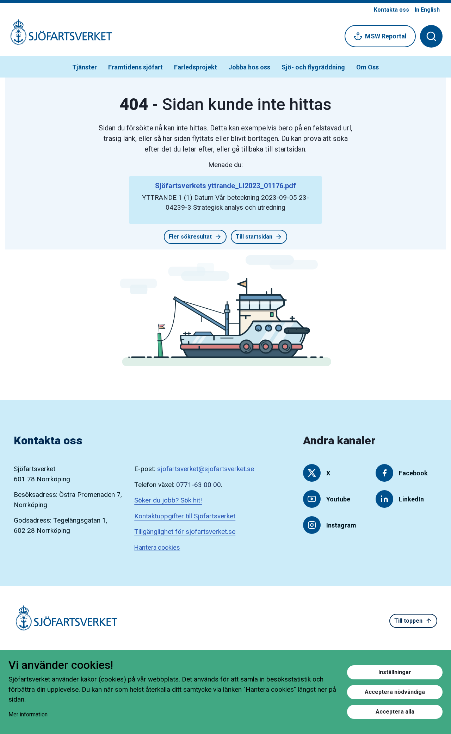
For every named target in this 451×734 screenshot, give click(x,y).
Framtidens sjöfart (135, 67)
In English (427, 9)
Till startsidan (254, 236)
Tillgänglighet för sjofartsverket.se (184, 532)
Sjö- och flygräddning (313, 67)
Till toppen (408, 620)
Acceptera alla (395, 711)
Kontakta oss (391, 9)
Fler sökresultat (190, 236)
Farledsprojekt (195, 67)
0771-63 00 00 (198, 485)
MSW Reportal (386, 36)
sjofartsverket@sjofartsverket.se (205, 469)
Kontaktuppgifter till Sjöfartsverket (184, 516)
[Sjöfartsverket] (57, 35)
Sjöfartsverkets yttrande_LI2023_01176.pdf (225, 185)
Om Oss (367, 67)
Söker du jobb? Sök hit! (168, 500)
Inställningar (394, 672)
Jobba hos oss (249, 67)
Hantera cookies (157, 547)
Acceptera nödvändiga (395, 692)
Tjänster (84, 67)
